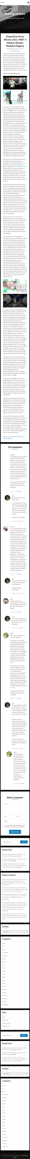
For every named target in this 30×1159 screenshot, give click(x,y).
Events (4, 958)
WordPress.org (6, 1026)
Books (3, 949)
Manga (4, 977)
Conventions (5, 952)
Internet (4, 971)
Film (3, 965)
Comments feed (6, 1023)
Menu (3, 2)
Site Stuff (4, 995)
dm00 (11, 633)
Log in (3, 1017)
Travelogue (5, 1004)
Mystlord (12, 526)
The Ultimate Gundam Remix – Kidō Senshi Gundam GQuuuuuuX (14, 897)
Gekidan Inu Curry (22, 166)
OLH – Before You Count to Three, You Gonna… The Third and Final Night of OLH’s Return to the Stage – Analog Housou (14, 904)
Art (3, 946)
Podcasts (4, 989)
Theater (4, 1001)
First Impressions (11, 436)
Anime (3, 943)
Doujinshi (4, 955)
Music (3, 980)
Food (3, 968)
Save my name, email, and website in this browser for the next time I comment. (15, 826)
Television (4, 998)
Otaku (3, 986)
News (3, 983)
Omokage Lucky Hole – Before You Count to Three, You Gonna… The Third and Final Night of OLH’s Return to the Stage (14, 865)
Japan (3, 974)
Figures (4, 961)
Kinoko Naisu (14, 132)
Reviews (4, 992)
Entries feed (5, 1020)
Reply (20, 491)
